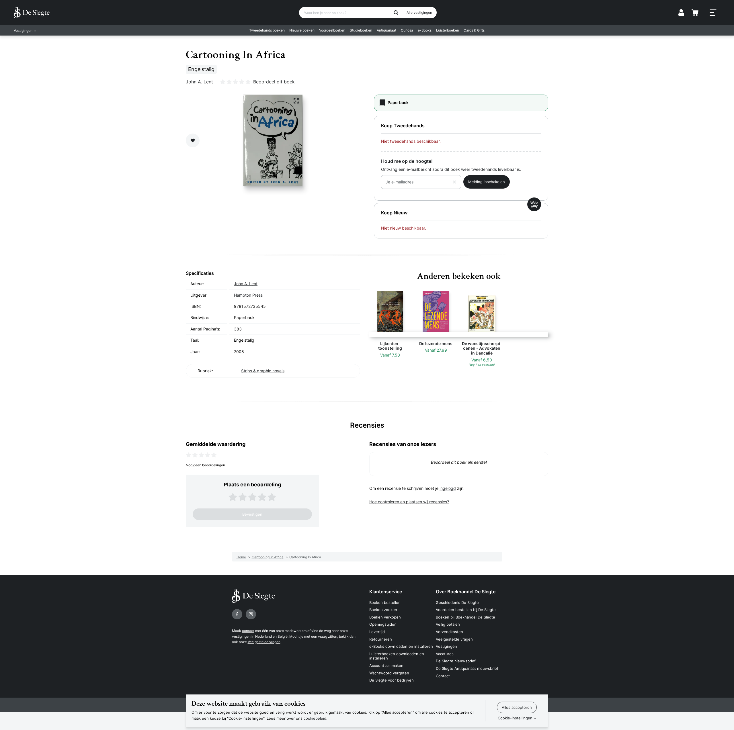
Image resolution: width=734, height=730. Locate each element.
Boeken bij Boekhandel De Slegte (465, 617)
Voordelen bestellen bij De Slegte (466, 609)
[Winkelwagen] (695, 12)
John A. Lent (199, 82)
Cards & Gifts (474, 30)
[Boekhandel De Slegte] (32, 12)
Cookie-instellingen (515, 718)
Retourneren (380, 639)
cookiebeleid (315, 718)
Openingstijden (383, 624)
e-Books (425, 30)
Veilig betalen (448, 624)
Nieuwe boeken (302, 30)
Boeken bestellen (385, 602)
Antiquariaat (386, 30)
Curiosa (407, 30)
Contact (443, 676)
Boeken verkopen (385, 617)
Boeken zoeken (383, 609)
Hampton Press (248, 295)
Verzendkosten (449, 631)
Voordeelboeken (332, 30)
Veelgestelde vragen (264, 642)
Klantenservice (385, 591)
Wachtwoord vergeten (389, 673)
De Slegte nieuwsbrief (456, 661)
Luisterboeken (447, 30)
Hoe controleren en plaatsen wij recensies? (409, 501)
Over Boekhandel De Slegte (465, 591)
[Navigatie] (713, 13)
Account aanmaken (386, 665)
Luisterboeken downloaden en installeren (396, 656)
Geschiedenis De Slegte (457, 602)
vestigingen (241, 636)
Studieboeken (361, 30)
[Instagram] (251, 614)
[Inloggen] (681, 12)
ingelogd (448, 488)
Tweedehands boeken (267, 30)
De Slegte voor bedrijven (391, 680)
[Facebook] (237, 614)
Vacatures (445, 653)
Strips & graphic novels (262, 370)
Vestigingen (446, 646)
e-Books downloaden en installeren (401, 646)
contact (248, 631)
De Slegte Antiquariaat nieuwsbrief (467, 668)
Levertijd (377, 631)
